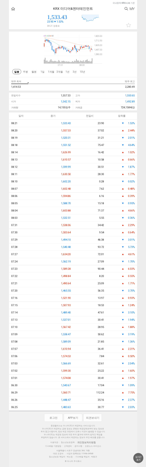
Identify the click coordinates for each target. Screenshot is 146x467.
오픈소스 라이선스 (93, 446)
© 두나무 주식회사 (73, 461)
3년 (75, 71)
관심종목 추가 (128, 25)
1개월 (51, 71)
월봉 (34, 71)
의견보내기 (92, 417)
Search (126, 8)
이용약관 (54, 442)
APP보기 (73, 417)
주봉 (25, 71)
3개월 (59, 71)
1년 (67, 71)
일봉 (16, 71)
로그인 (53, 417)
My (132, 8)
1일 (43, 71)
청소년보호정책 (68, 442)
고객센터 (68, 446)
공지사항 (78, 446)
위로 (138, 458)
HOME (13, 8)
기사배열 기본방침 (53, 446)
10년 (82, 71)
